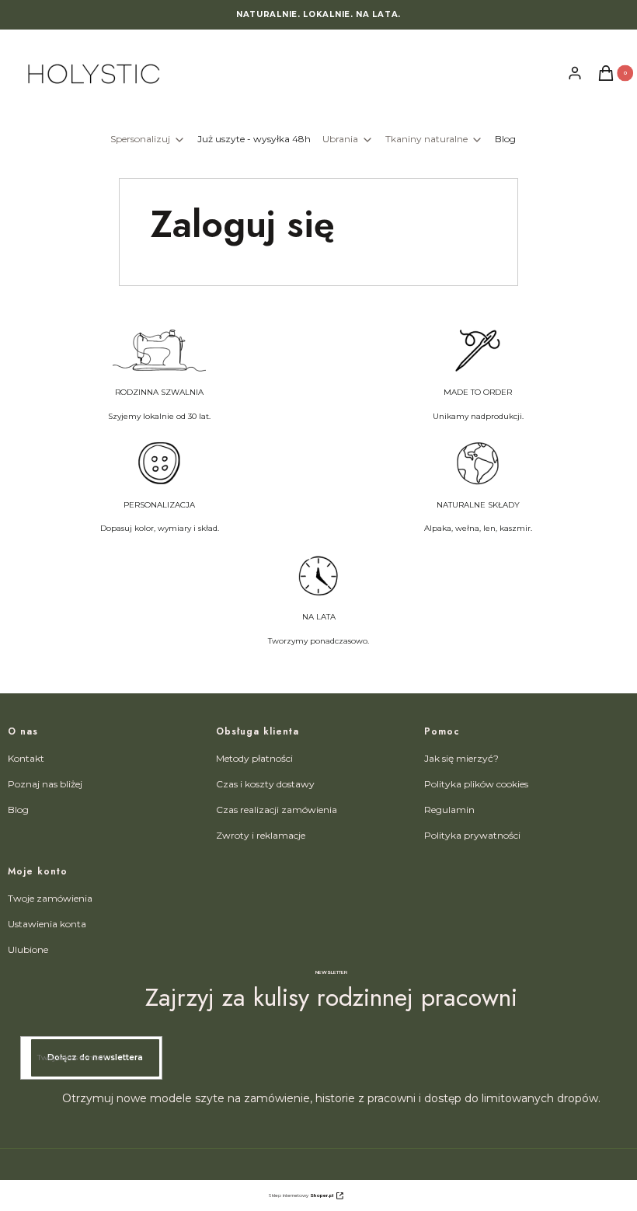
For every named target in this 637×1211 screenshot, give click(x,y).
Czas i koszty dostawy (265, 784)
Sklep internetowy (300, 1195)
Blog (18, 809)
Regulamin (449, 809)
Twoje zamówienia (50, 898)
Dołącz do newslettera (95, 1057)
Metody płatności (254, 758)
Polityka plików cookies (476, 784)
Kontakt (26, 758)
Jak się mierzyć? (461, 758)
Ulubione (28, 949)
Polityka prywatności (472, 835)
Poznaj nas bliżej (45, 784)
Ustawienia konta (47, 924)
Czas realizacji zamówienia (276, 809)
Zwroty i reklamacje (260, 835)
